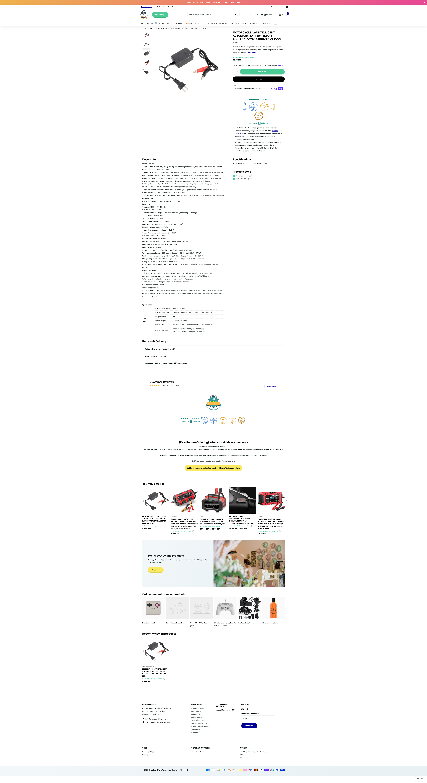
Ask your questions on (157, 722)
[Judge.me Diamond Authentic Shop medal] (252, 106)
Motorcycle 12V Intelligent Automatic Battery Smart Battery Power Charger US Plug (154, 672)
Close (424, 2)
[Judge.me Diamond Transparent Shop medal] (263, 106)
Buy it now (259, 79)
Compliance (195, 732)
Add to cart (262, 72)
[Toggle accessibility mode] (287, 6)
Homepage (143, 28)
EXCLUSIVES (178, 23)
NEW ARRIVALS (165, 23)
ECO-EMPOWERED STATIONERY (215, 23)
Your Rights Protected (199, 723)
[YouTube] (242, 709)
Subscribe (249, 725)
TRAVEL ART (234, 23)
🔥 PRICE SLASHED (193, 23)
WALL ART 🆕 (151, 23)
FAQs (242, 755)
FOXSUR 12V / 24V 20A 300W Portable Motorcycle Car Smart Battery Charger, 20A (212, 521)
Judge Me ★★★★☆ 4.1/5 (225, 710)
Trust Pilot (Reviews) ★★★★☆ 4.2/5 (253, 752)
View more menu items (275, 23)
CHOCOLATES (265, 23)
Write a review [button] (271, 386)
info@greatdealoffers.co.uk (156, 719)
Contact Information (198, 708)
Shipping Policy (197, 717)
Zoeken (236, 15)
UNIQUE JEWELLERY (249, 23)
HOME (141, 23)
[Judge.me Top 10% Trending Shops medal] (269, 115)
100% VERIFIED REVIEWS (222, 705)
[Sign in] (281, 14)
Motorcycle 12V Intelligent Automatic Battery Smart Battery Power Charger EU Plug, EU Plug (154, 519)
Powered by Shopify (169, 770)
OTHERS (244, 748)
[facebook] (247, 709)
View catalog (160, 15)
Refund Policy (196, 714)
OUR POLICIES (196, 704)
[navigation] (138, 6)
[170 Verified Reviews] (213, 411)
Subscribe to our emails (250, 713)
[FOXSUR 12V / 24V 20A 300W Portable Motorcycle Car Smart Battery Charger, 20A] (213, 500)
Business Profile (148, 755)
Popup (259, 57)
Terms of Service (197, 720)
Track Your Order (197, 752)
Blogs (242, 758)
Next (166, 7)
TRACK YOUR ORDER (200, 748)
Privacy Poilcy (196, 711)
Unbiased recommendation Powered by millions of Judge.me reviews (213, 468)
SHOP (144, 748)
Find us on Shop (148, 752)
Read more (252, 52)
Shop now (156, 570)
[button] (238, 70)
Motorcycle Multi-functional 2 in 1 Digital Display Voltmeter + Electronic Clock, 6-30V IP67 (241, 519)
